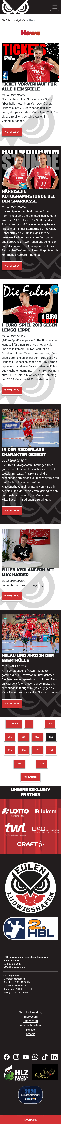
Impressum (30, 1016)
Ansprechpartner (30, 1025)
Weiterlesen (11, 132)
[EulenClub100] (45, 1072)
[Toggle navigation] (54, 7)
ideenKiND (30, 1119)
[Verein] (16, 1072)
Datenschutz (30, 1021)
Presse (30, 1029)
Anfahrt (30, 1034)
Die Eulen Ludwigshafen (14, 20)
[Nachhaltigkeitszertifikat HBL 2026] (30, 1094)
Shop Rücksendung (31, 1012)
